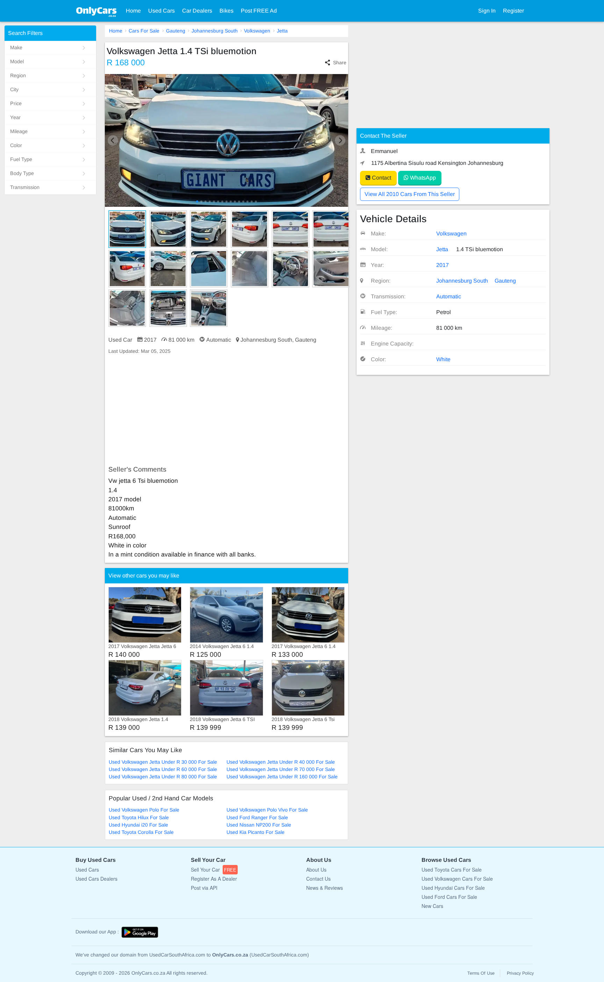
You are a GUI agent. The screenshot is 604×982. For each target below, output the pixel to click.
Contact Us (318, 878)
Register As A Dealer (214, 878)
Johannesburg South (215, 31)
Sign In (487, 11)
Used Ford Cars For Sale (449, 896)
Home (133, 11)
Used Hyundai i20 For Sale (138, 825)
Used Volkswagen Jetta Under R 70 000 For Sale (280, 769)
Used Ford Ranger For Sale (257, 817)
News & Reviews (324, 887)
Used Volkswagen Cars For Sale (457, 878)
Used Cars (161, 11)
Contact (381, 178)
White (443, 359)
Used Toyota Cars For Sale (452, 869)
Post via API (204, 887)
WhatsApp (422, 178)
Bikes (226, 11)
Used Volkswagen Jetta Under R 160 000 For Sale (282, 776)
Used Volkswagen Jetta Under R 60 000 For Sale (163, 769)
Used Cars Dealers (96, 878)
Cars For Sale (144, 31)
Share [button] (339, 62)
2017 (442, 265)
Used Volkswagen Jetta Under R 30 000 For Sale (163, 762)
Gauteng (175, 31)
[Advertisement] (226, 410)
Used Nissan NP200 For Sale (258, 825)
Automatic (448, 296)
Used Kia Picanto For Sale (255, 832)
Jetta (282, 31)
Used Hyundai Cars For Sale (453, 887)
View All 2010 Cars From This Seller (410, 194)
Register (513, 11)
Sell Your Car (213, 869)
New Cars (432, 905)
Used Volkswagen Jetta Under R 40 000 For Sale (280, 762)
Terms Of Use (481, 973)
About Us (316, 869)
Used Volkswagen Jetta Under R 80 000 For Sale (163, 776)
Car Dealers (197, 11)
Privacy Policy (520, 973)
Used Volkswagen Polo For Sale (144, 810)
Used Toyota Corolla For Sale (141, 832)
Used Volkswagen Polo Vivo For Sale (267, 810)
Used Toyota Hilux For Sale (139, 817)
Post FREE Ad (259, 11)
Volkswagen (257, 31)
